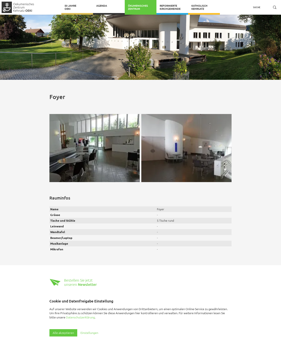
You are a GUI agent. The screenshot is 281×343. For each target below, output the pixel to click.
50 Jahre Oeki (70, 7)
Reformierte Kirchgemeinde (170, 7)
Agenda (101, 5)
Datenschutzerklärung (80, 317)
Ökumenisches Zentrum (138, 7)
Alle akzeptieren (63, 332)
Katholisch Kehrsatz (199, 7)
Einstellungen (89, 332)
